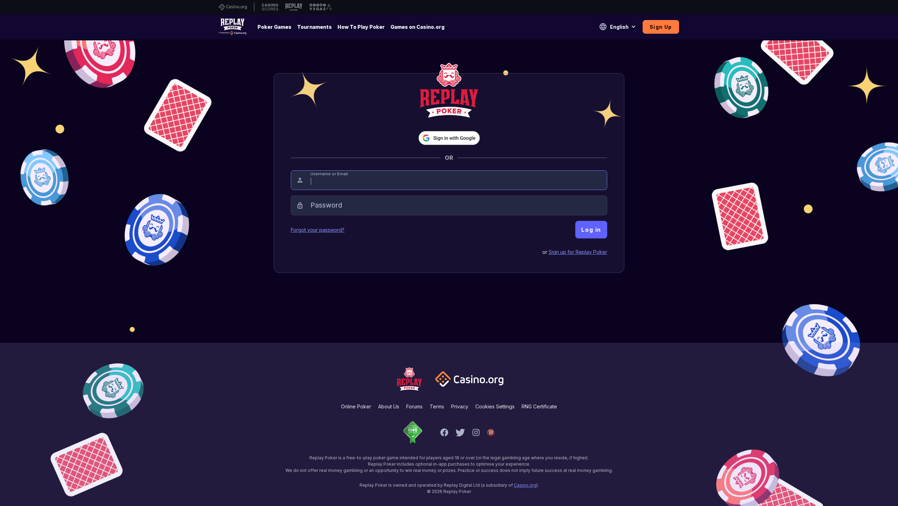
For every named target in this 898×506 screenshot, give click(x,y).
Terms (437, 406)
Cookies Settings (495, 406)
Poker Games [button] (274, 27)
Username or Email (329, 173)
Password (326, 205)
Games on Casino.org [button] (417, 27)
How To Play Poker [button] (361, 27)
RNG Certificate (539, 406)
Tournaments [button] (314, 27)
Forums (414, 406)
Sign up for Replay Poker (578, 252)
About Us (388, 406)
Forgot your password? (317, 230)
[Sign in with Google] (449, 138)
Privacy (459, 406)
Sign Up (661, 27)
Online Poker (356, 406)
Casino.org (525, 485)
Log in (591, 229)
